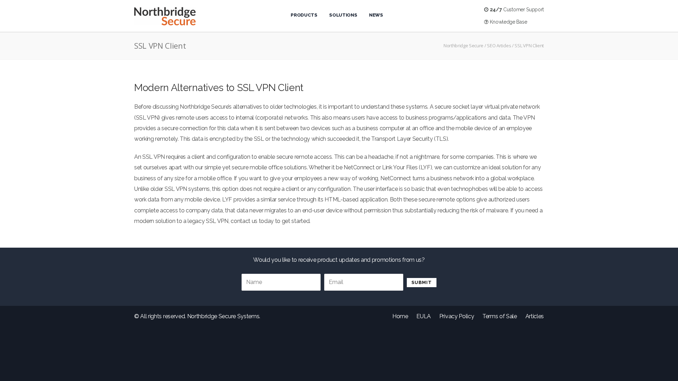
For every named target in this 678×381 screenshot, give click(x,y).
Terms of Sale (499, 316)
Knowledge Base (507, 22)
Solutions (343, 15)
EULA (423, 316)
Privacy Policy (456, 316)
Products (304, 15)
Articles (534, 316)
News (376, 15)
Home (400, 316)
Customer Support (517, 9)
